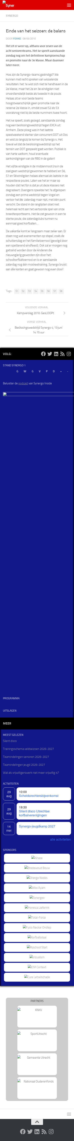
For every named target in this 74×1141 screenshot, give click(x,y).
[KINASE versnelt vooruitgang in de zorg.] (37, 858)
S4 (36, 291)
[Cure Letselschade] (37, 977)
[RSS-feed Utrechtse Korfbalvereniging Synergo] (62, 353)
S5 (42, 291)
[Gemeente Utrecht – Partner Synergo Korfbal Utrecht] (37, 1057)
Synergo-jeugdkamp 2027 (37, 826)
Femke (17, 38)
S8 (61, 291)
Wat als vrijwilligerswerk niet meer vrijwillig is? (31, 772)
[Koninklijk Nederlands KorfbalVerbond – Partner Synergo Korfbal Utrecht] (37, 1010)
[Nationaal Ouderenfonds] (37, 1081)
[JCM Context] (37, 967)
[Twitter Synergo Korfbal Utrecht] (49, 353)
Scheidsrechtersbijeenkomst (38, 795)
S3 (29, 291)
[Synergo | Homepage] (10, 5)
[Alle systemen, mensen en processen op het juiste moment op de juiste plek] (37, 917)
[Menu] (69, 5)
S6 (48, 291)
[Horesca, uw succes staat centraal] (37, 907)
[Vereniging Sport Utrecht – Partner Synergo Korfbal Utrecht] (37, 1033)
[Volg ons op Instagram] (68, 353)
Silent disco (10, 741)
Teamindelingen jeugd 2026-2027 (24, 765)
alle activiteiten (60, 839)
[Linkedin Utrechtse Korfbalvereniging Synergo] (56, 353)
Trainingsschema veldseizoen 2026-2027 (28, 749)
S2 (23, 291)
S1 (17, 291)
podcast (23, 383)
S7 (54, 291)
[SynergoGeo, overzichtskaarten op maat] (37, 898)
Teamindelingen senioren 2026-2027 (26, 757)
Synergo (12, 15)
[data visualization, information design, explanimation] (37, 957)
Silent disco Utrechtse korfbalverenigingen (34, 813)
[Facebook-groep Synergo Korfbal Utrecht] (43, 353)
